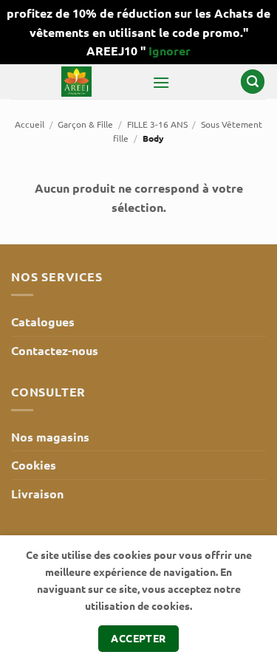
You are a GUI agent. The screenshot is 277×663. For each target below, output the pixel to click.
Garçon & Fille (85, 124)
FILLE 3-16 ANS (157, 124)
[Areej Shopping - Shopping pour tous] (76, 81)
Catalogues (43, 321)
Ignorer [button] (169, 50)
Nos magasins (50, 436)
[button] (161, 82)
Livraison (37, 493)
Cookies (33, 465)
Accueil (29, 124)
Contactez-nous (54, 350)
